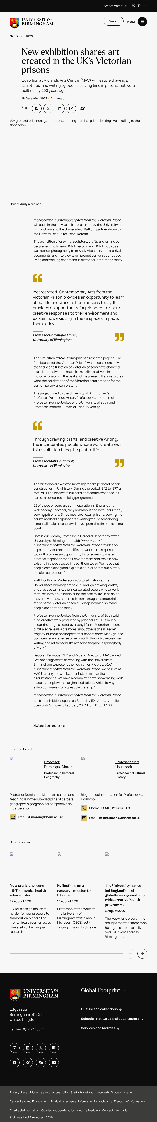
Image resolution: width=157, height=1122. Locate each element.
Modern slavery (40, 1092)
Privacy (14, 1092)
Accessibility (60, 1092)
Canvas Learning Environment (29, 1101)
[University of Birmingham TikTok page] (15, 1062)
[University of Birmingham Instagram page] (15, 1048)
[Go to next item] (142, 954)
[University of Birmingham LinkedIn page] (28, 1048)
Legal (24, 1092)
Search (114, 21)
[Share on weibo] (82, 108)
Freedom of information (129, 1101)
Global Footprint (100, 990)
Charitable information (24, 1110)
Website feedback (88, 1110)
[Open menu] (142, 21)
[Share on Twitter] (48, 108)
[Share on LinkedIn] (60, 108)
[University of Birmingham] (32, 21)
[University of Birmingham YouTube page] (54, 1062)
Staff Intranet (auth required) (90, 1092)
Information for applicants (95, 1101)
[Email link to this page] (71, 108)
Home (14, 35)
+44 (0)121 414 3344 (29, 1029)
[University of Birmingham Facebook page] (54, 1048)
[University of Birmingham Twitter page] (41, 1048)
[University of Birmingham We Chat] (41, 1062)
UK (132, 5)
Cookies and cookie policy (58, 1110)
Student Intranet (122, 1092)
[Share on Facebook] (37, 108)
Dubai (142, 5)
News (30, 35)
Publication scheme (63, 1101)
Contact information (115, 1110)
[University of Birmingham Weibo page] (28, 1062)
